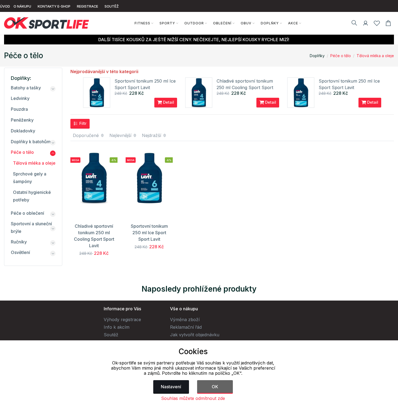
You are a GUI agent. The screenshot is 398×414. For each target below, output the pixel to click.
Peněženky (22, 120)
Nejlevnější (121, 135)
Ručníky (19, 242)
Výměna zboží (185, 319)
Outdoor (194, 23)
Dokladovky (23, 130)
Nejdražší (152, 135)
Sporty (167, 23)
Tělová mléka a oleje (375, 55)
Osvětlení (20, 252)
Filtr (82, 123)
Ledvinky (20, 98)
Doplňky (270, 23)
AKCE (293, 23)
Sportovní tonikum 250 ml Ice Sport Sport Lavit (149, 232)
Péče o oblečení (27, 213)
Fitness (142, 23)
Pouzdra (19, 109)
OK (215, 386)
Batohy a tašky (26, 87)
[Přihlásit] (365, 24)
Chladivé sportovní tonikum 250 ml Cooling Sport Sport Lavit (245, 87)
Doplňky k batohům (31, 141)
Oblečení (222, 23)
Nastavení (171, 386)
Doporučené (86, 135)
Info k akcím (116, 327)
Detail (168, 102)
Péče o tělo (340, 55)
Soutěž (111, 334)
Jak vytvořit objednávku (194, 334)
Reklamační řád (186, 327)
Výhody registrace (122, 319)
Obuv (246, 23)
